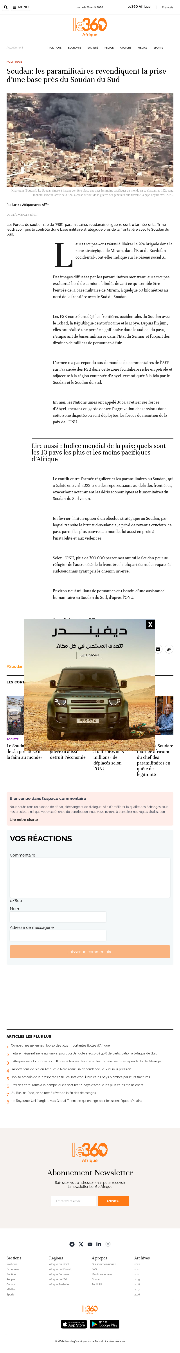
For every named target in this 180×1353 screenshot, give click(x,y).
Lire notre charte (24, 820)
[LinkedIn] (99, 1244)
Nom (14, 908)
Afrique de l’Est (58, 1279)
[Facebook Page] (72, 1244)
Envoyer (114, 1201)
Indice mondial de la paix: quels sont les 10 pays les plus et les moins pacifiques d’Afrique (99, 452)
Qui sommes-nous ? (104, 1264)
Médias (142, 47)
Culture (125, 47)
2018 (137, 1284)
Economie (74, 47)
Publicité (97, 1284)
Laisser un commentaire (90, 951)
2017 (137, 1289)
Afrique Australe (59, 1284)
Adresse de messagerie (32, 927)
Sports (158, 47)
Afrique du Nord (59, 1264)
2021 (137, 1269)
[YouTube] (90, 1244)
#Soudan (15, 666)
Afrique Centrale (59, 1274)
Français (167, 7)
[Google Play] (104, 1324)
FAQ (94, 1269)
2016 (137, 1294)
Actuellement (15, 47)
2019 (137, 1279)
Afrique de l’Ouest (60, 1269)
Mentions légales (102, 1274)
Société (93, 47)
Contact (96, 1279)
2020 (137, 1274)
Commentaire (22, 855)
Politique (55, 47)
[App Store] (74, 1324)
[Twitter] (81, 1244)
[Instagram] (108, 1244)
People (109, 47)
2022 (137, 1264)
